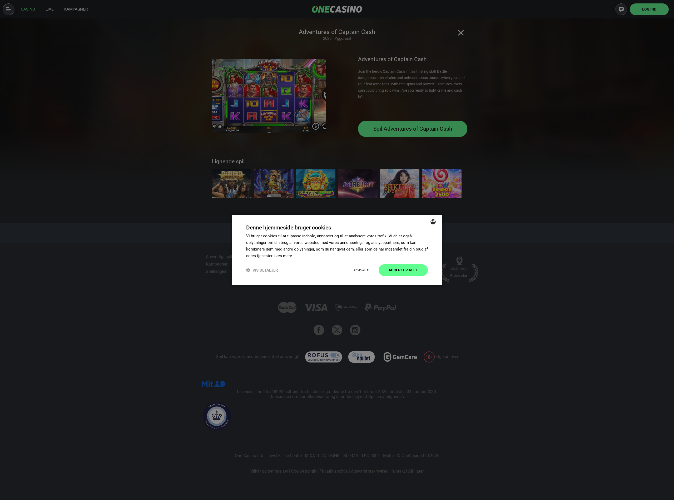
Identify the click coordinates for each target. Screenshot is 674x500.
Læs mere (283, 255)
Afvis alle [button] (361, 270)
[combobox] (433, 221)
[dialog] (337, 250)
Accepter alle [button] (403, 270)
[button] (262, 270)
